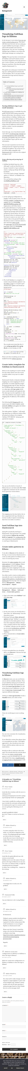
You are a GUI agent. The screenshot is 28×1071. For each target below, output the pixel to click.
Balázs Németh (14, 771)
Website (4, 1036)
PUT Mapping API (15, 402)
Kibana (3, 774)
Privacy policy (20, 1068)
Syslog (21, 771)
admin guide (15, 222)
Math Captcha (6, 1042)
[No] (26, 1065)
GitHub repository (17, 358)
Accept (6, 1068)
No (12, 1068)
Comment (5, 1005)
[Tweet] (20, 765)
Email (4, 1030)
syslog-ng (8, 774)
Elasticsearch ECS (7, 152)
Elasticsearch (13, 773)
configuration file (21, 537)
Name (4, 1024)
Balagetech (7, 11)
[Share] (8, 765)
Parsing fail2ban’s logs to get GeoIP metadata (15, 86)
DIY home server (9, 111)
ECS (5, 535)
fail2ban (18, 773)
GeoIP (21, 773)
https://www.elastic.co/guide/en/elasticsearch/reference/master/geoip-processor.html (14, 936)
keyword (6, 385)
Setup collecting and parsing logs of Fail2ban (16, 90)
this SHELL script (8, 283)
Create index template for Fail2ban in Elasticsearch (14, 93)
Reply (4, 819)
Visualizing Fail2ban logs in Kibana (13, 99)
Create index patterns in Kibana (12, 97)
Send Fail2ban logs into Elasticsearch (13, 96)
